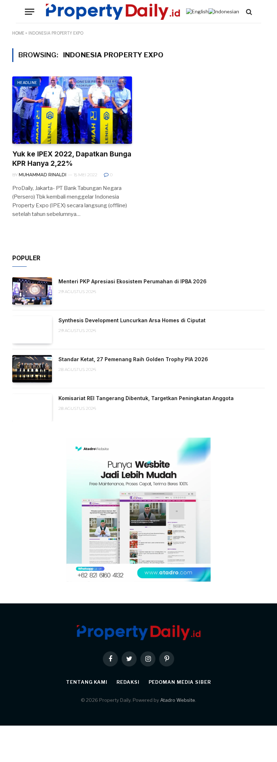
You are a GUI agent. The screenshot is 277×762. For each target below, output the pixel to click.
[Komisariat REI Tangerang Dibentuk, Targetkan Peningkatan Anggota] (32, 407)
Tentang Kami (86, 682)
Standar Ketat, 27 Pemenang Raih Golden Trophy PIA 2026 (133, 359)
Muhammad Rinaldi (42, 174)
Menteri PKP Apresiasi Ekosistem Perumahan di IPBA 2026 (132, 281)
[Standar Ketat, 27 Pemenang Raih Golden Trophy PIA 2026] (32, 368)
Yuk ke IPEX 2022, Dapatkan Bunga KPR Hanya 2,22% (71, 159)
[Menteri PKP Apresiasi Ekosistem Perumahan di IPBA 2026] (32, 291)
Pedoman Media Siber (180, 682)
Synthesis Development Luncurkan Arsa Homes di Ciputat (132, 320)
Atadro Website (177, 700)
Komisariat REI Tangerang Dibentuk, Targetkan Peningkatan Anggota (146, 398)
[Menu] (29, 12)
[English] (197, 11)
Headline (27, 82)
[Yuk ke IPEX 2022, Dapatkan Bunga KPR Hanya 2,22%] (72, 110)
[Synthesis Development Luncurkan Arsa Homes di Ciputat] (32, 330)
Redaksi (127, 682)
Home (18, 33)
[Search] (248, 12)
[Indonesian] (223, 11)
